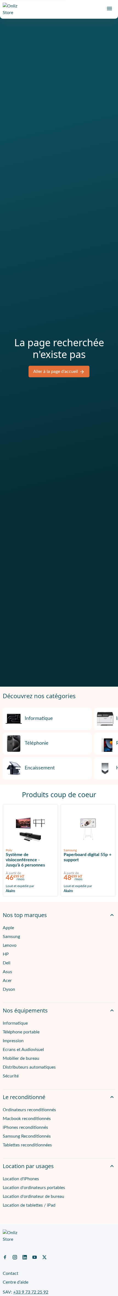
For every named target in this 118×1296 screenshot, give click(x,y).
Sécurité (11, 1076)
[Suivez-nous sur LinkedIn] (25, 1257)
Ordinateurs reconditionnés (29, 1110)
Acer (7, 980)
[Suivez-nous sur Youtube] (34, 1257)
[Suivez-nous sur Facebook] (5, 1257)
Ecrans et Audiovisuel (23, 1049)
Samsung (11, 936)
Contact (10, 1273)
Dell (6, 963)
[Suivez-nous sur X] (44, 1257)
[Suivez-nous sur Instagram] (15, 1257)
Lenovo (9, 945)
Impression (13, 1041)
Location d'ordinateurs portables (34, 1187)
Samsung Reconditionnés (27, 1136)
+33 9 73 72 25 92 (30, 1292)
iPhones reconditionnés (25, 1127)
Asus (7, 972)
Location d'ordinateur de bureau (33, 1196)
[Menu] (109, 8)
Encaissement (40, 768)
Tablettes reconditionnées (27, 1145)
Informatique (39, 718)
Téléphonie (37, 743)
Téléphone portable (21, 1032)
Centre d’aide (15, 1282)
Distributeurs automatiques (29, 1067)
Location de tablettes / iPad (29, 1205)
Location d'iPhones (21, 1179)
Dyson (9, 989)
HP (6, 954)
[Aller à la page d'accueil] (12, 9)
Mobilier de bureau (21, 1058)
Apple (8, 928)
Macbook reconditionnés (27, 1118)
